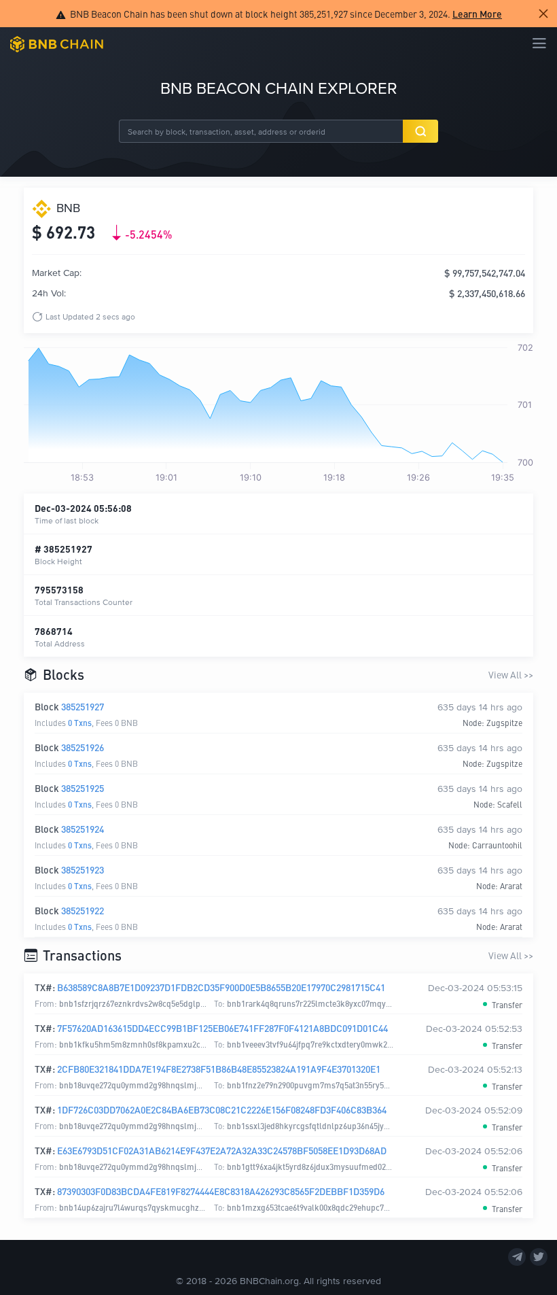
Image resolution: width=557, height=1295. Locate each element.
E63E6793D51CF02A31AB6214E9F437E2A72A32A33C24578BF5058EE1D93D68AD (222, 1150)
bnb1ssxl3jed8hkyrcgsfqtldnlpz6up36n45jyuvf (311, 1125)
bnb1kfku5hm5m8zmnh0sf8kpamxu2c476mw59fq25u (157, 1044)
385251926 (82, 747)
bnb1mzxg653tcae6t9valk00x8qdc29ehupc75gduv (316, 1207)
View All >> (510, 674)
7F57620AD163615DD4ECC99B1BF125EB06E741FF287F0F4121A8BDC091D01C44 (222, 1028)
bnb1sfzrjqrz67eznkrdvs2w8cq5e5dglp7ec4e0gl (145, 1003)
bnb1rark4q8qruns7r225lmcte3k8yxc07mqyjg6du (316, 1003)
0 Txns (80, 722)
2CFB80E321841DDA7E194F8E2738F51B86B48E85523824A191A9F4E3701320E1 (218, 1068)
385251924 (82, 828)
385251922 (82, 910)
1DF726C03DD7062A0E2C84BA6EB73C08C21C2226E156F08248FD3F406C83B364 (222, 1109)
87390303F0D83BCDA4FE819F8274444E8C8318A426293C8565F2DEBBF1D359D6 (220, 1191)
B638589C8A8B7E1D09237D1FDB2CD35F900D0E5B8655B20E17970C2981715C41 (221, 987)
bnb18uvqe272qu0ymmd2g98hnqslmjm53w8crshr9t (154, 1084)
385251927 (82, 706)
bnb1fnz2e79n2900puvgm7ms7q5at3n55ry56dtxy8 (317, 1084)
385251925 (82, 788)
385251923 (82, 869)
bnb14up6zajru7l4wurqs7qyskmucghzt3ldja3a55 (147, 1207)
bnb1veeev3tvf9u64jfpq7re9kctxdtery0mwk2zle (312, 1044)
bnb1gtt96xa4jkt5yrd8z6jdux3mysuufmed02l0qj (313, 1166)
